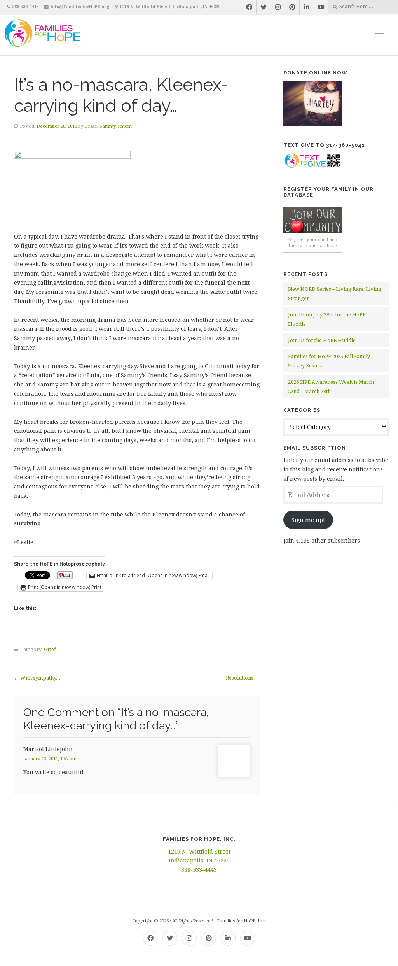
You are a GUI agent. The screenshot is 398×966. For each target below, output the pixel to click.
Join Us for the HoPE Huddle (322, 340)
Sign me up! (308, 519)
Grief (50, 649)
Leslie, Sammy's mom (108, 126)
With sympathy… (40, 677)
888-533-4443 (25, 6)
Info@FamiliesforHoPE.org (80, 6)
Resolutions (239, 677)
